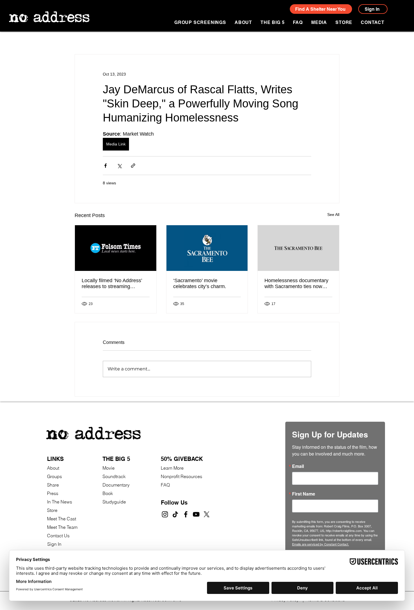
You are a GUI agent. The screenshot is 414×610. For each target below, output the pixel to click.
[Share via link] (133, 165)
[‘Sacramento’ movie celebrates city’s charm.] (207, 248)
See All (333, 214)
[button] (319, 22)
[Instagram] (165, 514)
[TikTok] (175, 514)
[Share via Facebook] (105, 165)
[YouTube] (196, 514)
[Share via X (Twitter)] (119, 165)
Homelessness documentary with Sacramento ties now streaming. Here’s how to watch (296, 283)
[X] (206, 514)
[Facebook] (186, 514)
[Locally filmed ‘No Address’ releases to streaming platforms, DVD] (115, 248)
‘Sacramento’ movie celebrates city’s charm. (199, 283)
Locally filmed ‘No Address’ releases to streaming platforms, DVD (112, 283)
